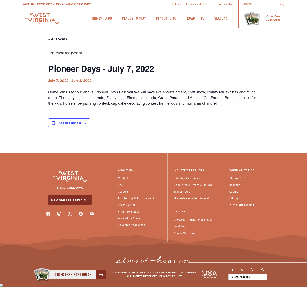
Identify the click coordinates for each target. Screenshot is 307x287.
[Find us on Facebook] (48, 214)
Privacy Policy (170, 276)
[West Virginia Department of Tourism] (42, 18)
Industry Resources (187, 178)
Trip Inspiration (224, 4)
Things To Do (238, 178)
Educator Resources (131, 225)
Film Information (129, 211)
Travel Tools (182, 191)
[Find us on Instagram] (59, 214)
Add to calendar (69, 123)
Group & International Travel (193, 220)
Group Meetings (184, 233)
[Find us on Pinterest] (81, 214)
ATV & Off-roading (241, 205)
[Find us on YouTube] (91, 214)
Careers (123, 191)
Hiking (233, 198)
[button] (282, 4)
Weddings (180, 226)
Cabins (233, 191)
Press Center (127, 205)
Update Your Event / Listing (193, 185)
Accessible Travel (129, 218)
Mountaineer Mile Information (193, 198)
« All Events (57, 39)
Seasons (234, 185)
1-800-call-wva (70, 187)
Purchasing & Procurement (136, 198)
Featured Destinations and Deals (189, 4)
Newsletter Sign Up (70, 199)
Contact (123, 178)
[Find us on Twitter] (70, 214)
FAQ (121, 185)
